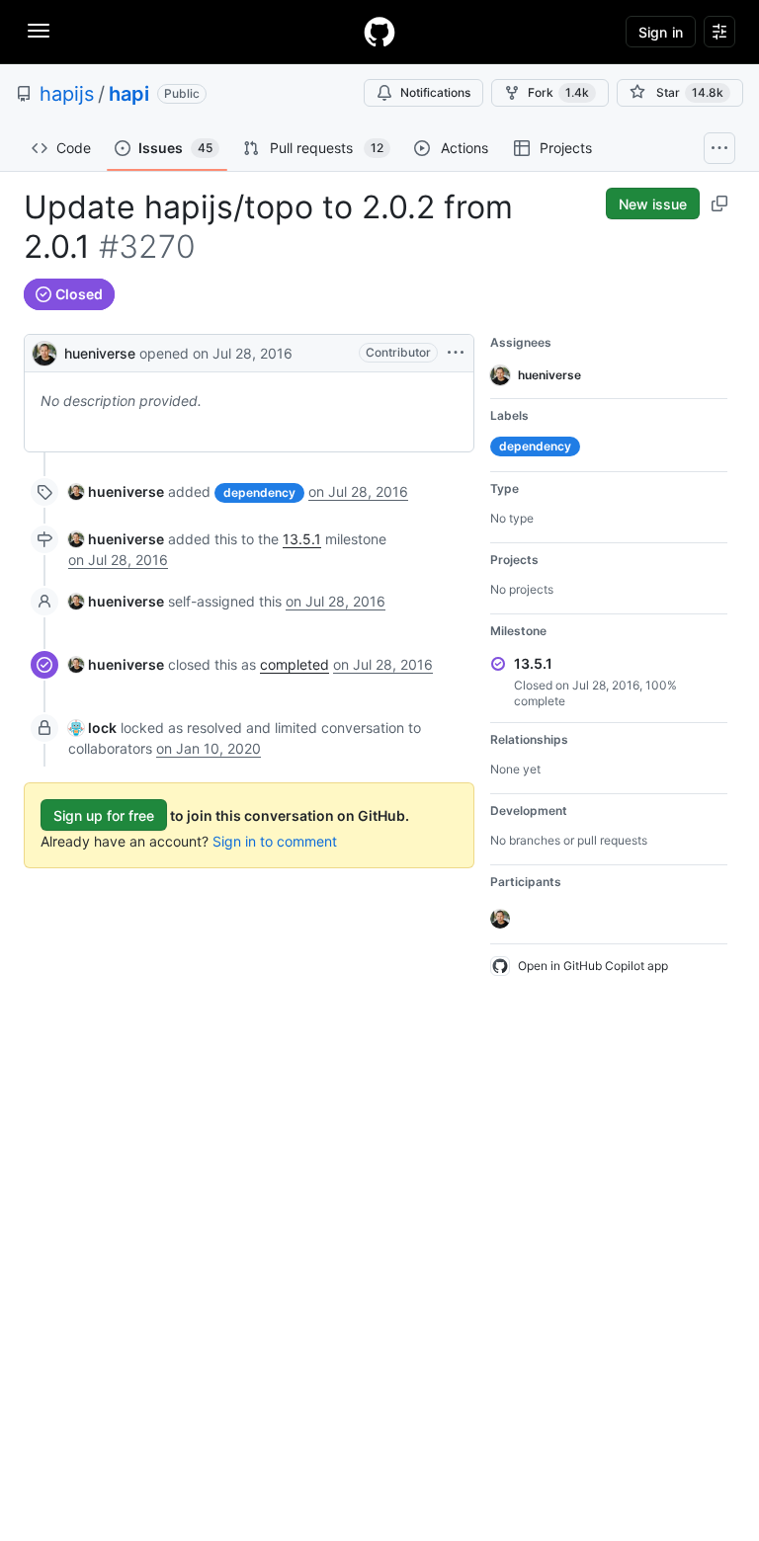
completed (294, 664)
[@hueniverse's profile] (44, 351)
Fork (558, 92)
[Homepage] (379, 31)
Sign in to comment (274, 841)
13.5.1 (302, 538)
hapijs (67, 94)
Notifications (435, 92)
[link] (116, 491)
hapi (129, 94)
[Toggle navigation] (38, 30)
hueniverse (99, 353)
